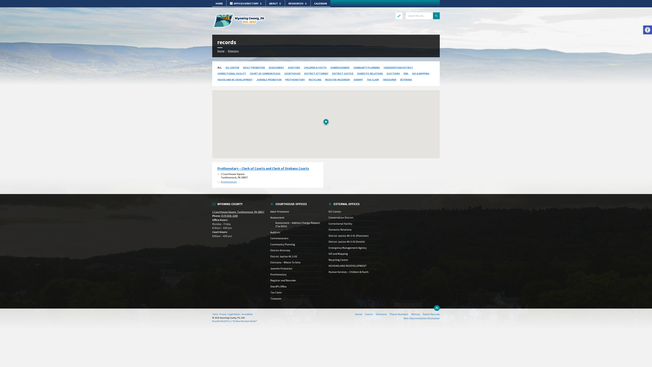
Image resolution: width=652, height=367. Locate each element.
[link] (647, 29)
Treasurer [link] (389, 79)
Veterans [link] (406, 79)
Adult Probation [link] (254, 67)
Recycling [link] (315, 79)
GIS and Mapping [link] (338, 253)
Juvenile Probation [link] (269, 79)
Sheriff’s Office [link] (278, 286)
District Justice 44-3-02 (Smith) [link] (347, 241)
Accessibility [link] (247, 314)
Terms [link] (215, 314)
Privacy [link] (223, 314)
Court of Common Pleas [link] (265, 73)
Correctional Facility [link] (232, 73)
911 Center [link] (232, 67)
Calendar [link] (320, 3)
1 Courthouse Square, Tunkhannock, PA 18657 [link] (238, 212)
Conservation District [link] (398, 67)
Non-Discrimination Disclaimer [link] (422, 318)
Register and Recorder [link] (283, 280)
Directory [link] (233, 51)
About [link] (273, 3)
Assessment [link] (276, 67)
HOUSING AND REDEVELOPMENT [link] (348, 265)
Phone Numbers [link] (399, 314)
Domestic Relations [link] (370, 73)
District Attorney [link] (316, 73)
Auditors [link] (294, 67)
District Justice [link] (343, 73)
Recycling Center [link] (338, 259)
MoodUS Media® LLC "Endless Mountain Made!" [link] (234, 321)
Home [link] (219, 3)
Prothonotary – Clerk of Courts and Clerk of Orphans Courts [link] (263, 168)
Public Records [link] (431, 314)
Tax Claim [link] (373, 79)
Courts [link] (369, 314)
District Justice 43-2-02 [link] (283, 256)
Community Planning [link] (366, 67)
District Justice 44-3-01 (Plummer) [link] (348, 235)
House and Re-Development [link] (235, 79)
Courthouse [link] (292, 73)
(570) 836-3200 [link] (229, 215)
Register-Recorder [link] (337, 79)
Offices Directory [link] (246, 3)
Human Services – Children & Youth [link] (348, 272)
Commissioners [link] (340, 67)
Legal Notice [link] (234, 314)
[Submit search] (436, 15)
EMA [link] (406, 73)
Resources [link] (295, 3)
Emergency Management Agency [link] (348, 247)
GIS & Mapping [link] (420, 73)
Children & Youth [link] (315, 67)
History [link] (415, 314)
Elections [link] (393, 73)
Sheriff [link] (358, 79)
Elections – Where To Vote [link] (285, 262)
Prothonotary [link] (295, 79)
